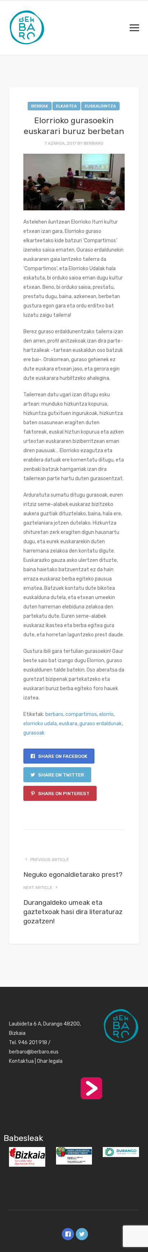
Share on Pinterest (63, 793)
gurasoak (34, 733)
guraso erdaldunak (100, 724)
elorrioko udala (40, 724)
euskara (68, 724)
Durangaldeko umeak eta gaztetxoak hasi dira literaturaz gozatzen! (72, 911)
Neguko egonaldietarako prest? (72, 874)
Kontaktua (21, 1061)
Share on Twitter (60, 775)
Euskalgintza (100, 106)
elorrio (106, 714)
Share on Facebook (62, 756)
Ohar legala (50, 1061)
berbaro (93, 143)
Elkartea (66, 106)
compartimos (81, 714)
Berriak (39, 106)
